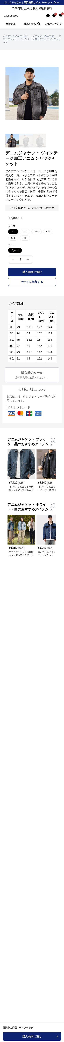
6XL (25, 238)
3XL (36, 231)
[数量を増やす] (27, 259)
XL (13, 231)
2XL (25, 231)
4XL (48, 231)
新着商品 (11, 23)
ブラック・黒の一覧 (43, 35)
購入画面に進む (32, 271)
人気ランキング (53, 23)
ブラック (15, 250)
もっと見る (52, 441)
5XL (13, 238)
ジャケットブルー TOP (15, 35)
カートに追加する (32, 281)
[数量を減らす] (13, 259)
